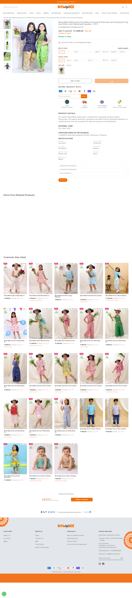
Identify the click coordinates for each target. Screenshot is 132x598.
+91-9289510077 (116, 550)
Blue (61, 70)
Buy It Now (105, 81)
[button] (22, 263)
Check (84, 96)
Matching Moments (72, 13)
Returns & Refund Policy (75, 535)
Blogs (5, 541)
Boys (39, 13)
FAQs (37, 535)
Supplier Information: (68, 169)
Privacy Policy (72, 541)
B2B (36, 541)
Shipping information (68, 166)
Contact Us (39, 538)
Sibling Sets (22, 13)
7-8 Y (17, 293)
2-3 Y (62, 52)
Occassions (56, 13)
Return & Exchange (42, 547)
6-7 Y (90, 52)
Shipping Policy (72, 538)
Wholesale (124, 13)
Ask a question (65, 173)
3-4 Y (69, 52)
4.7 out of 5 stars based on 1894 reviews (69, 512)
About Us (7, 535)
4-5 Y (76, 52)
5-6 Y (83, 52)
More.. (18, 239)
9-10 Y (42, 338)
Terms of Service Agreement (77, 544)
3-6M (38, 471)
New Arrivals (8, 13)
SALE (97, 13)
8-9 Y (98, 52)
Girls (32, 13)
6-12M (85, 421)
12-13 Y (114, 52)
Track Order (39, 544)
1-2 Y (9, 290)
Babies (46, 13)
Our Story (7, 538)
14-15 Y (122, 52)
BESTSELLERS (87, 13)
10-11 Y (105, 52)
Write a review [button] (82, 499)
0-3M (34, 471)
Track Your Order (109, 13)
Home (6, 17)
